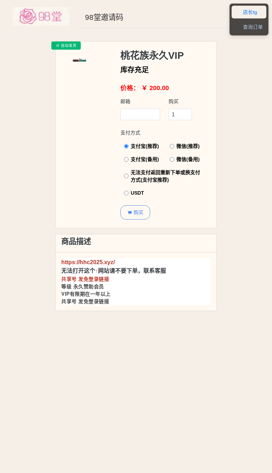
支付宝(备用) (145, 159)
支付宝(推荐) (145, 146)
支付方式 (130, 132)
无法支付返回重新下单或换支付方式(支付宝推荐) (165, 176)
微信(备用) (188, 159)
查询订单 (249, 27)
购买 (173, 101)
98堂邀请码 (104, 17)
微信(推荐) (188, 146)
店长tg (246, 12)
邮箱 (125, 101)
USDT (137, 193)
